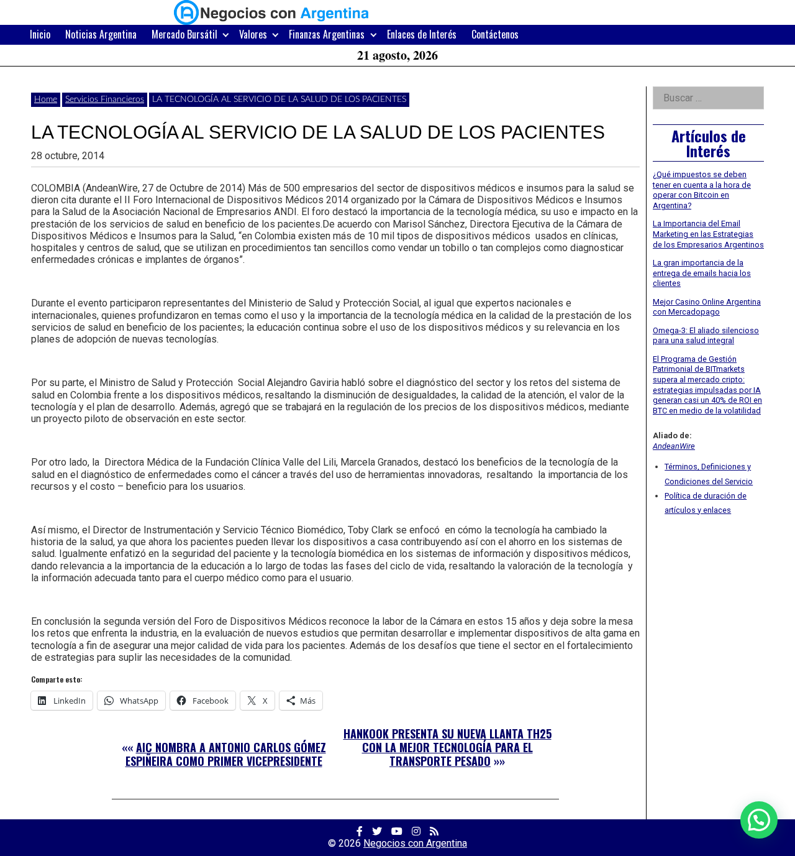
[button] (759, 820)
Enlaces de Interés (422, 34)
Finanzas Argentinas (327, 34)
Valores (253, 34)
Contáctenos (495, 34)
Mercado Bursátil (184, 34)
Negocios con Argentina (415, 843)
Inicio (40, 34)
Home (45, 99)
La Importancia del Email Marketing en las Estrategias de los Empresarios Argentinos (708, 234)
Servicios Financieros (104, 99)
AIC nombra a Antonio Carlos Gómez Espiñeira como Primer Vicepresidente (225, 754)
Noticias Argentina (101, 34)
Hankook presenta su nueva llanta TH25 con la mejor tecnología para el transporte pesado (447, 746)
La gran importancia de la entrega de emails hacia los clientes (702, 273)
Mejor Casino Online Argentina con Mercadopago (707, 307)
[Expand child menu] (225, 34)
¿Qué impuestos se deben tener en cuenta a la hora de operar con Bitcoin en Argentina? (702, 190)
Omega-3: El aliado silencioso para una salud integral (706, 336)
